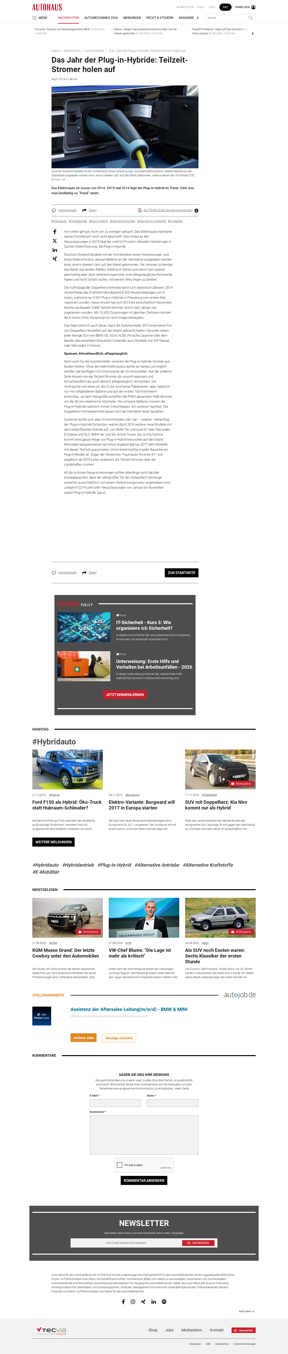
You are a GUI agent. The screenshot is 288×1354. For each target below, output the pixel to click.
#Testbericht (209, 794)
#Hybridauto (54, 741)
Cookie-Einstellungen (245, 1344)
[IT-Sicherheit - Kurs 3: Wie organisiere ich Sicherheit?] (83, 627)
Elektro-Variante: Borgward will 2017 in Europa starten (142, 805)
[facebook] (123, 1301)
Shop (201, 7)
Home (56, 51)
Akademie (186, 18)
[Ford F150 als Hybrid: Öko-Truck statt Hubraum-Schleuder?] (67, 769)
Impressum (195, 1344)
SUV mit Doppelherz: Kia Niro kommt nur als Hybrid (216, 805)
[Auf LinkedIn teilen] (55, 249)
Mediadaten (191, 1330)
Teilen (92, 210)
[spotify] (164, 1301)
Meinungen (132, 18)
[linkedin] (153, 1301)
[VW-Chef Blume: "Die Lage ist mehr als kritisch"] (144, 918)
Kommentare (67, 210)
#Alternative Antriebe (156, 865)
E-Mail (94, 1095)
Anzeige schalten (119, 1038)
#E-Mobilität (45, 872)
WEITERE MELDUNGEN (53, 842)
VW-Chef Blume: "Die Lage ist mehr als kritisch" (140, 953)
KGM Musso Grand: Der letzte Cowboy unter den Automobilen (65, 953)
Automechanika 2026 (101, 18)
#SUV (205, 943)
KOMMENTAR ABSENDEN (144, 1180)
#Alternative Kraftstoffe (208, 865)
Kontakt (217, 1330)
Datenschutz (222, 1344)
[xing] (143, 1301)
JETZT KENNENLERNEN (125, 695)
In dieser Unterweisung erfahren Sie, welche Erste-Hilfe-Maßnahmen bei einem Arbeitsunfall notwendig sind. (149, 676)
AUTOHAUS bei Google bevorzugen (168, 210)
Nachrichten (68, 18)
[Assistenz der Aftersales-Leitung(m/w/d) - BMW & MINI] (41, 1015)
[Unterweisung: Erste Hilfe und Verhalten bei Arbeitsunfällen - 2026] (83, 666)
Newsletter (185, 7)
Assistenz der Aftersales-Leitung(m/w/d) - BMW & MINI (129, 1009)
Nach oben (245, 1311)
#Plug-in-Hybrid (114, 865)
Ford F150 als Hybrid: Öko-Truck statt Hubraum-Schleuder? (67, 805)
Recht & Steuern (159, 18)
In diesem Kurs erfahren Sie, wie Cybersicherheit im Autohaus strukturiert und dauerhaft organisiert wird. (153, 637)
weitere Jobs (83, 1038)
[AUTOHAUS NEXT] (75, 603)
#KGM (53, 943)
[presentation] (253, 33)
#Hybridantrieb (78, 865)
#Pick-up (54, 794)
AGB (208, 1344)
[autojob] (240, 995)
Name (150, 1095)
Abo (225, 7)
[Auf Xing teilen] (55, 258)
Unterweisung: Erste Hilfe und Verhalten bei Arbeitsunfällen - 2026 (154, 664)
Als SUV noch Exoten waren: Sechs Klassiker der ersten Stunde (215, 956)
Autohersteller (94, 51)
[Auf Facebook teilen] (54, 231)
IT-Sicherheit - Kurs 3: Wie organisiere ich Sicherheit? (144, 625)
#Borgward (132, 794)
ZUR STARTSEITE (181, 573)
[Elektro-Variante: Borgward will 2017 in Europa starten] (144, 769)
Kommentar (97, 1111)
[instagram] (133, 1301)
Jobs (211, 7)
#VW (128, 943)
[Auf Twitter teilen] (55, 240)
